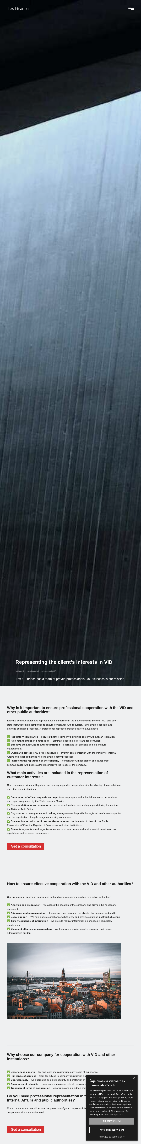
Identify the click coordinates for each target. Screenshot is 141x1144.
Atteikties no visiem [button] (112, 1130)
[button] (130, 8)
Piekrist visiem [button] (112, 1121)
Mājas (18, 671)
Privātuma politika (114, 1114)
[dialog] (112, 1108)
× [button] (133, 1078)
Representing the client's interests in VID (39, 671)
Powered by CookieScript (112, 1137)
